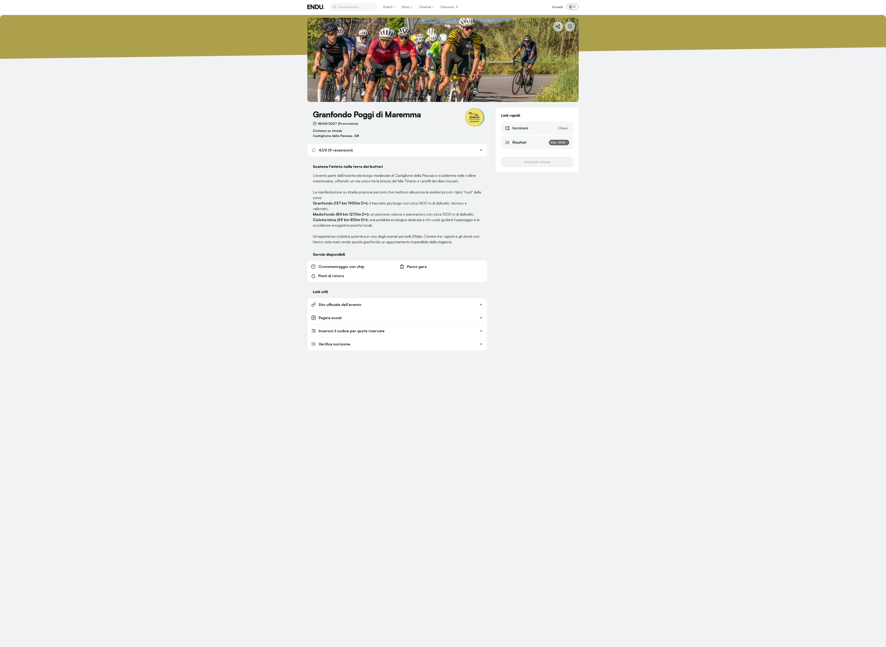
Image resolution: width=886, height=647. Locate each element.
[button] (397, 150)
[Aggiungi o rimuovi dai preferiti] (570, 26)
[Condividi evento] (558, 26)
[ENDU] (315, 7)
